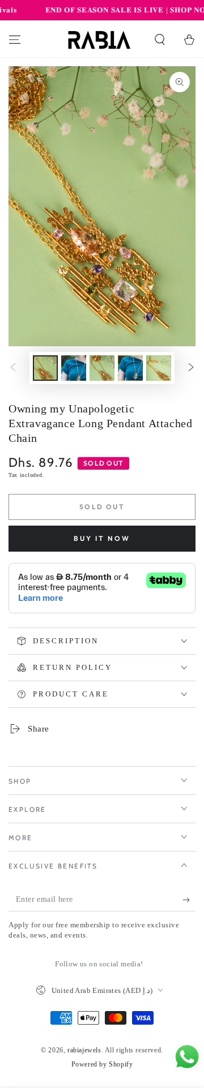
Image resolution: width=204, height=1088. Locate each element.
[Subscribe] (189, 900)
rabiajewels (84, 1050)
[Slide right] (190, 367)
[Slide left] (13, 367)
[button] (160, 39)
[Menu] (14, 39)
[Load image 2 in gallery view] (73, 368)
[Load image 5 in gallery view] (158, 368)
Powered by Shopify (102, 1064)
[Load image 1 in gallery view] (45, 368)
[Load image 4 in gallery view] (130, 368)
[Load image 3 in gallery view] (102, 368)
